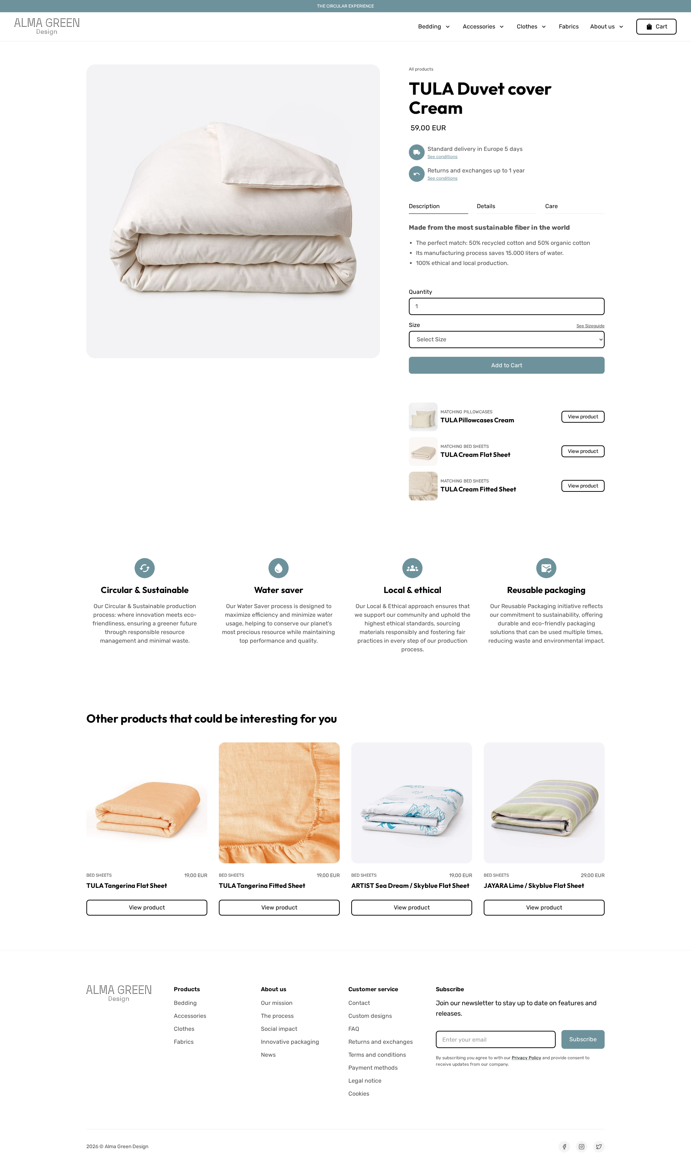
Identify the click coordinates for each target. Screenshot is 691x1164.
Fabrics (569, 26)
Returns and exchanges (380, 1041)
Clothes (184, 1028)
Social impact (279, 1028)
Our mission (277, 1002)
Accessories (190, 1015)
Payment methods (373, 1067)
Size (414, 325)
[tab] (438, 206)
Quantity (420, 291)
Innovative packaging (290, 1041)
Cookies (358, 1093)
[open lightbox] (233, 211)
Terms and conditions (377, 1054)
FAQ (353, 1028)
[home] (46, 26)
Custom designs (370, 1015)
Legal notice (364, 1080)
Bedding (185, 1002)
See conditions (442, 156)
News (268, 1054)
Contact (359, 1002)
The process (277, 1015)
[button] (434, 26)
